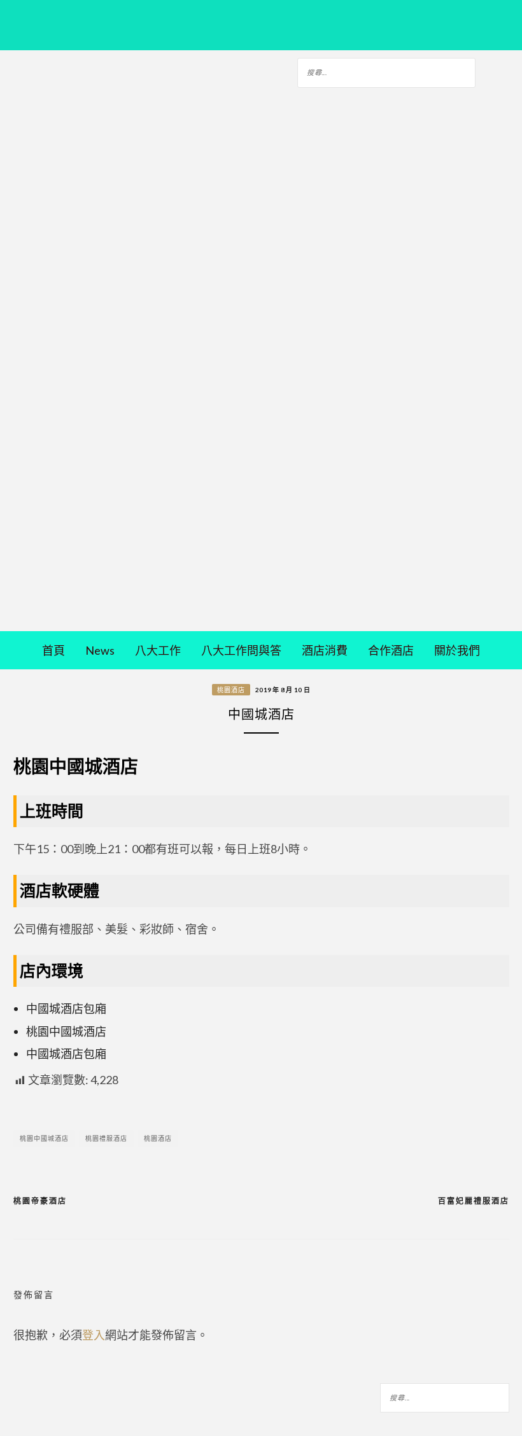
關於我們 (457, 650)
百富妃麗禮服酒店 (473, 1201)
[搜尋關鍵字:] (386, 71)
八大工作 (158, 650)
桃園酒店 (231, 690)
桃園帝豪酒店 (40, 1201)
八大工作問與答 (241, 650)
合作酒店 (391, 650)
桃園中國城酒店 (44, 1138)
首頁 (53, 650)
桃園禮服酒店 (106, 1138)
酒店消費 (325, 650)
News (100, 650)
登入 (93, 1335)
